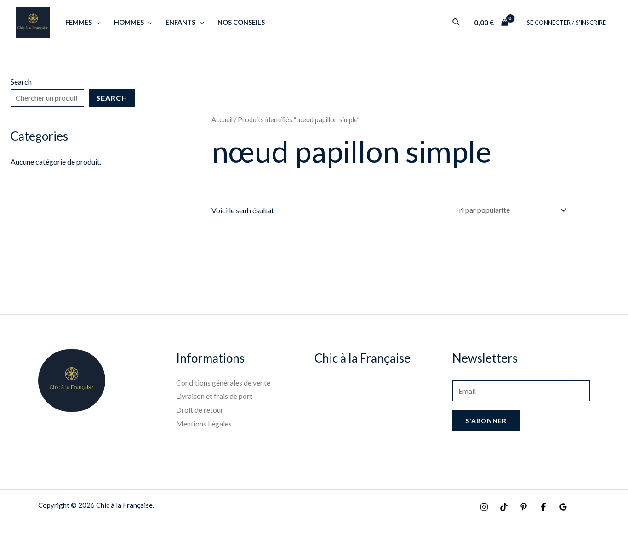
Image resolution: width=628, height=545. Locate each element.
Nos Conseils (241, 22)
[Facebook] (543, 507)
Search (21, 81)
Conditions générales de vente (223, 382)
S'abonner (486, 421)
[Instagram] (484, 507)
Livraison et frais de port (214, 396)
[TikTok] (504, 507)
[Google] (563, 507)
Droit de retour (199, 409)
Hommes (129, 22)
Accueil (222, 119)
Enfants (180, 22)
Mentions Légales (204, 423)
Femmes (78, 22)
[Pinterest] (524, 507)
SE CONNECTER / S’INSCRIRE (566, 22)
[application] (96, 22)
